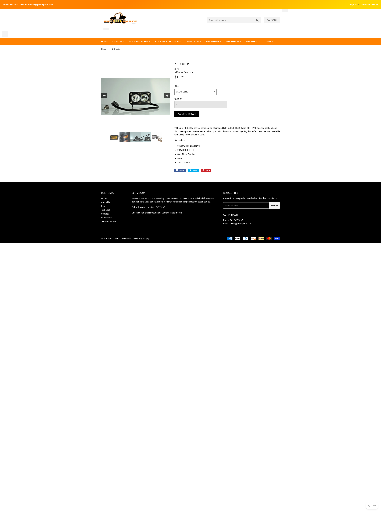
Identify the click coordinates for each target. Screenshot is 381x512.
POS (124, 238)
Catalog (117, 41)
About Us (105, 202)
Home (104, 41)
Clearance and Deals (167, 41)
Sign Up (274, 205)
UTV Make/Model (139, 41)
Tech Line (105, 210)
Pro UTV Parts (114, 238)
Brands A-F (193, 41)
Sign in (353, 4)
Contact (105, 214)
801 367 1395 (236, 220)
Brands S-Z (252, 41)
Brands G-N (213, 41)
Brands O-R (233, 41)
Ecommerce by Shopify (139, 238)
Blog (103, 206)
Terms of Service (108, 221)
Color (176, 86)
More (268, 41)
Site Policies (106, 217)
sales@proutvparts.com (241, 223)
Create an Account (369, 4)
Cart (274, 20)
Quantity (178, 99)
